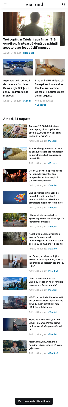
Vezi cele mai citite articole (34, 401)
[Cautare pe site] (63, 4)
